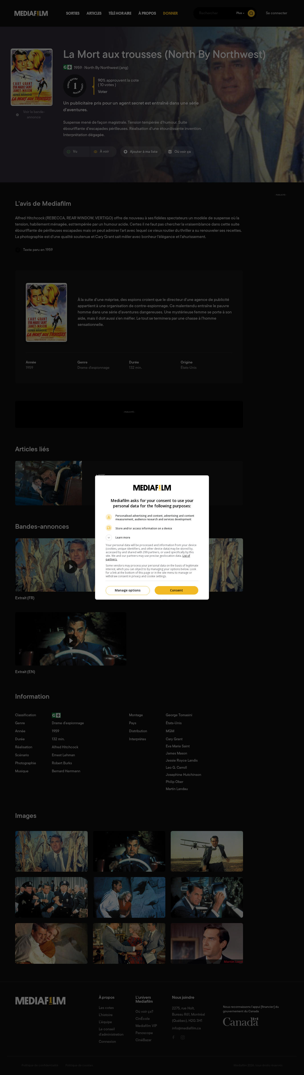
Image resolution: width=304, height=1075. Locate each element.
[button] (152, 537)
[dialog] (152, 537)
